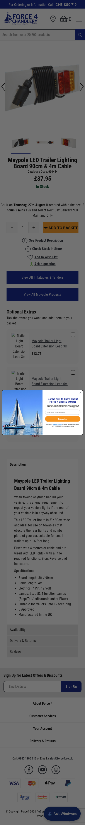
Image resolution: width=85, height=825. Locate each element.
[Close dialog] (80, 393)
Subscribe (62, 419)
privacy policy (57, 424)
